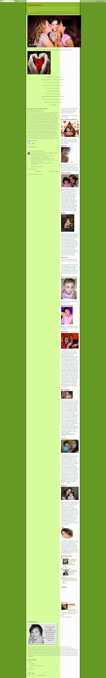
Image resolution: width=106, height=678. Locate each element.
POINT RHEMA (66, 558)
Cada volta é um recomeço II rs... (37, 665)
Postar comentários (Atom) (37, 174)
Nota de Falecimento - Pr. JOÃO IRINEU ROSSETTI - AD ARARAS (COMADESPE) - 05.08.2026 (70, 563)
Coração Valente (35, 4)
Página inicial (38, 171)
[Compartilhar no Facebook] (32, 143)
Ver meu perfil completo (66, 617)
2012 (30, 662)
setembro (33, 663)
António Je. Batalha (36, 151)
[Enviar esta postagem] (42, 141)
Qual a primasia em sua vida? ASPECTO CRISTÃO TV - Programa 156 (73, 572)
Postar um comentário (32, 169)
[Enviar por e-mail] (28, 143)
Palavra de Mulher (67, 569)
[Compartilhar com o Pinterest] (34, 143)
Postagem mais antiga (53, 171)
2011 (30, 667)
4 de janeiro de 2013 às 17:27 (37, 166)
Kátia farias (72, 604)
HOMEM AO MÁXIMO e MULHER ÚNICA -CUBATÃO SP (70, 578)
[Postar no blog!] (29, 143)
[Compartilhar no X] (31, 143)
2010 (30, 669)
